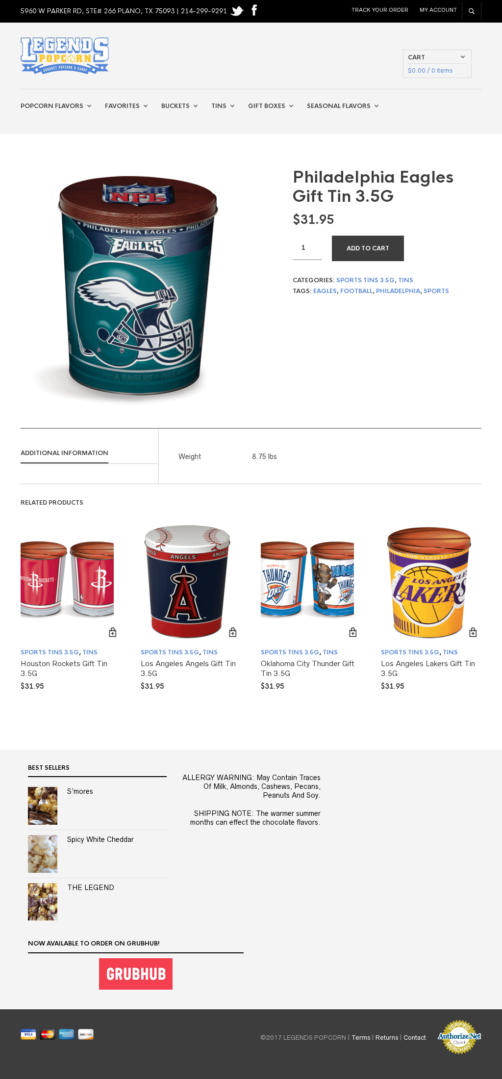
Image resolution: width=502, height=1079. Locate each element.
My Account (438, 10)
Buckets (175, 106)
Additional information (64, 453)
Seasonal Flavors (339, 106)
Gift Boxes (266, 106)
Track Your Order (379, 10)
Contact (414, 1037)
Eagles (325, 291)
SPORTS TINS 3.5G (365, 280)
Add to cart (368, 248)
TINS (405, 280)
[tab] (89, 453)
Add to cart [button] (112, 632)
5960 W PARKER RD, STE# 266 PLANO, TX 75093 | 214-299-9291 (125, 11)
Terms (360, 1037)
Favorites (122, 106)
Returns (387, 1037)
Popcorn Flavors (52, 106)
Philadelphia (398, 291)
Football (356, 291)
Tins (218, 106)
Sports (436, 291)
